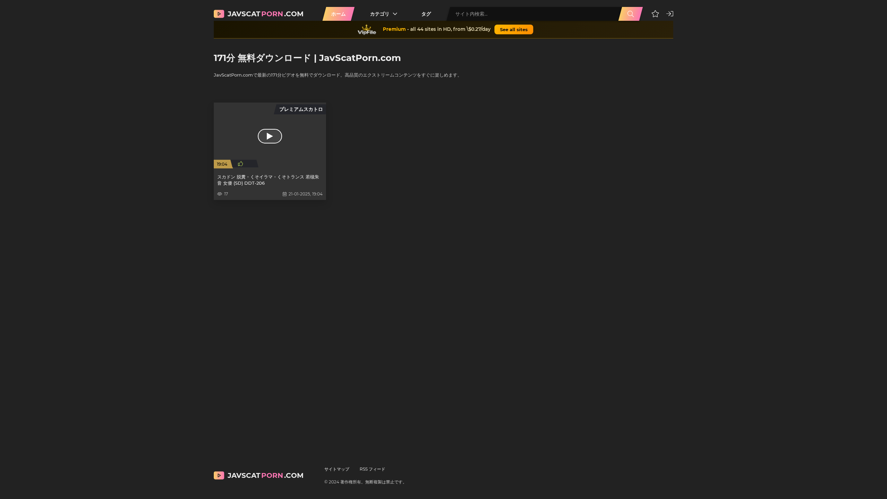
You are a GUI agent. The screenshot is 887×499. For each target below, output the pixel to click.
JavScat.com (266, 14)
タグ (426, 14)
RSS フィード (372, 469)
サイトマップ (336, 469)
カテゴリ (379, 14)
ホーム (338, 14)
